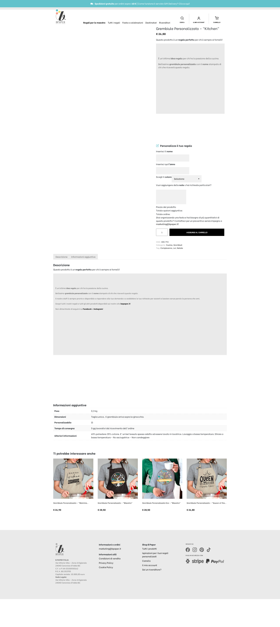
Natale (180, 247)
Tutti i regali (114, 22)
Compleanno (166, 247)
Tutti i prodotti (149, 548)
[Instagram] (196, 549)
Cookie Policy (106, 567)
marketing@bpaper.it (167, 224)
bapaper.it (125, 303)
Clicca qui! (184, 3)
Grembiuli (177, 244)
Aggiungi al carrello (196, 232)
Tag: (158, 247)
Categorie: (161, 244)
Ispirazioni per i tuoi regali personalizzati (155, 554)
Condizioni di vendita (109, 558)
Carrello (146, 560)
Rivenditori (164, 22)
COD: (158, 241)
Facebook (87, 308)
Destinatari (151, 22)
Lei (174, 247)
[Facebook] (189, 549)
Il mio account (149, 565)
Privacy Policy (106, 562)
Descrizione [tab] (62, 256)
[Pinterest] (203, 549)
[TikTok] (208, 549)
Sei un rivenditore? (151, 569)
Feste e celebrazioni (132, 22)
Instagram (98, 308)
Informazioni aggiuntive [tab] (83, 256)
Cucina (169, 244)
